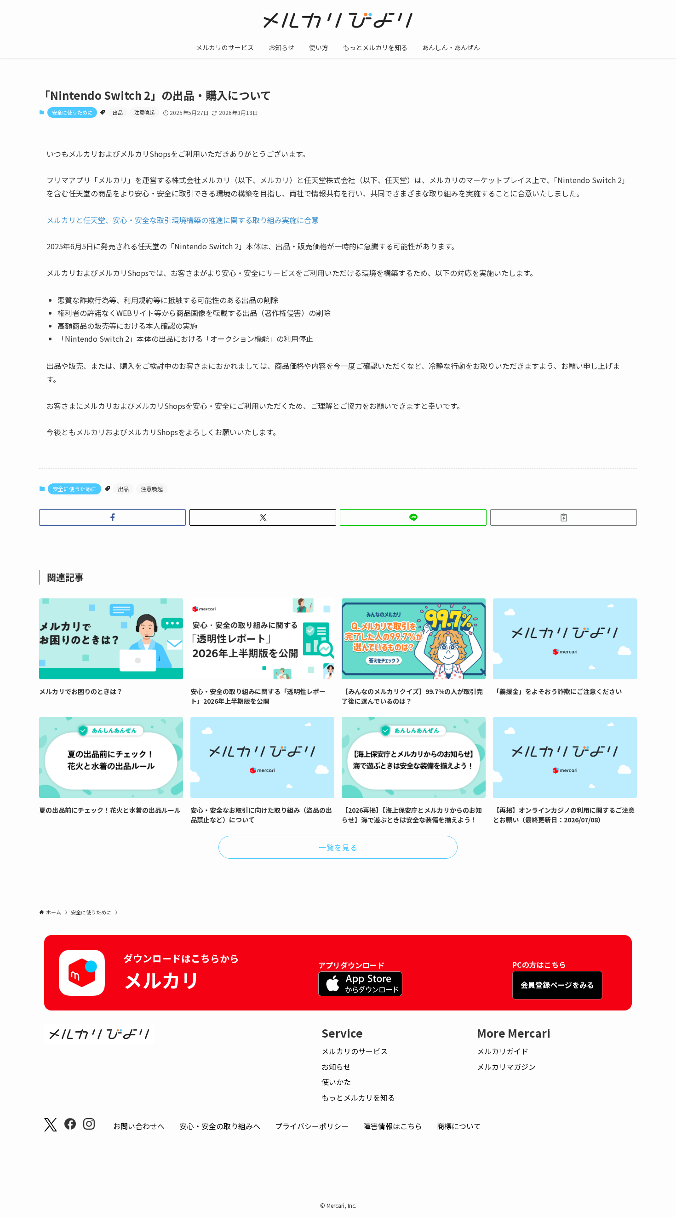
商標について (459, 1125)
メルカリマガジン (506, 1066)
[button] (112, 517)
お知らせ (336, 1066)
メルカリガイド (502, 1050)
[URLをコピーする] (563, 517)
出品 (118, 112)
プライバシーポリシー (312, 1125)
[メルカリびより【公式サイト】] (338, 20)
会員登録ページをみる (557, 984)
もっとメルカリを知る (358, 1097)
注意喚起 (144, 112)
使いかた (336, 1081)
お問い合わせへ (139, 1125)
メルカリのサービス (354, 1050)
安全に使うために (72, 112)
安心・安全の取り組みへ (219, 1125)
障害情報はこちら (392, 1125)
